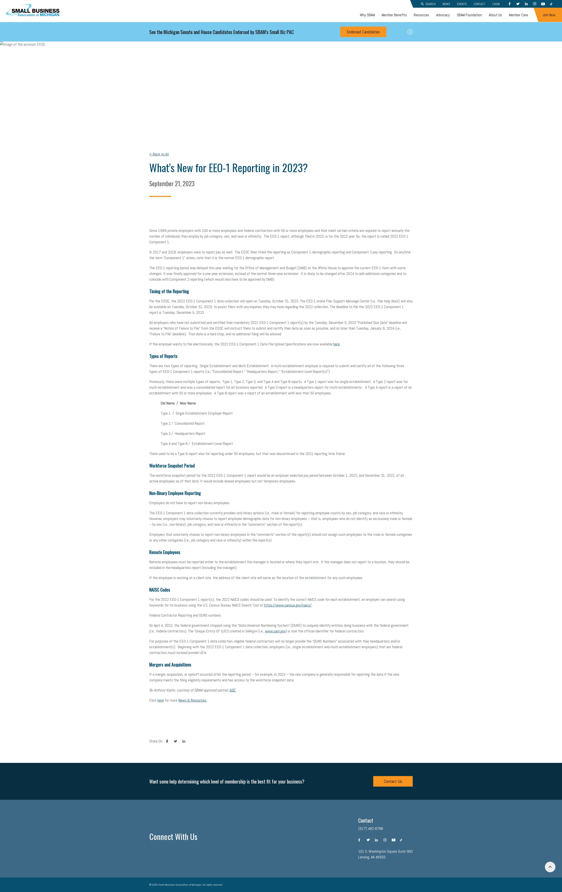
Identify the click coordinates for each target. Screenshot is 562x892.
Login (496, 4)
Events (462, 4)
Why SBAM (367, 15)
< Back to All (159, 154)
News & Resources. (192, 700)
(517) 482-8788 (370, 828)
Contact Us (393, 781)
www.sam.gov (275, 631)
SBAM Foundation (469, 15)
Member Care (518, 15)
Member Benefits (394, 15)
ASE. (232, 690)
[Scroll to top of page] (550, 867)
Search (430, 4)
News (446, 4)
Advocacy (443, 15)
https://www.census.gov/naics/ (288, 605)
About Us (495, 15)
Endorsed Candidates (363, 32)
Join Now (548, 15)
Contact (479, 4)
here (336, 344)
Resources (421, 15)
